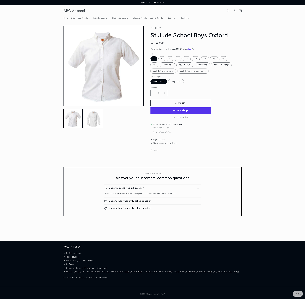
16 (214, 58)
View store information (162, 132)
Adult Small (167, 65)
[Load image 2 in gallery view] (93, 118)
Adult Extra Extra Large (163, 71)
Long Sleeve (176, 81)
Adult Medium (185, 65)
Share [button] (156, 150)
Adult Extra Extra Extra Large (193, 71)
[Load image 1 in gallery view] (73, 118)
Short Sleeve (158, 81)
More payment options (180, 117)
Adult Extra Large (221, 65)
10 (187, 58)
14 (205, 58)
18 (223, 58)
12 (196, 58)
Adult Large (202, 65)
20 (154, 65)
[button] (80, 18)
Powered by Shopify (159, 294)
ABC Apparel (149, 294)
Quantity (153, 88)
